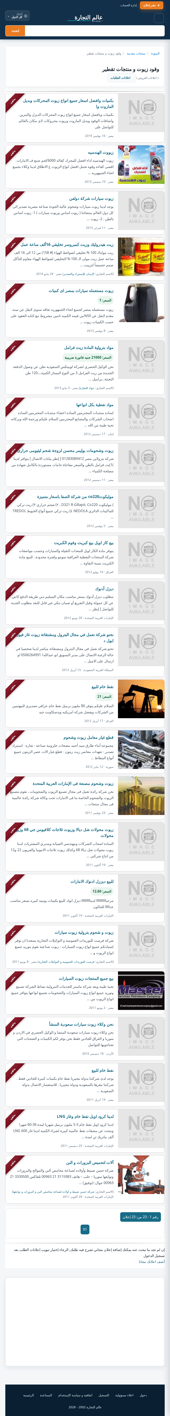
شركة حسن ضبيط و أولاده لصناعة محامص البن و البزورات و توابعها (53, 1192)
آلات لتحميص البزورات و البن (90, 1162)
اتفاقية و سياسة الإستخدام (75, 1395)
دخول (143, 1395)
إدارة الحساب (128, 5)
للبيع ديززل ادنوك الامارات (92, 881)
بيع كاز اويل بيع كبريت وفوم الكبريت (84, 542)
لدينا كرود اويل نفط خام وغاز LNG (85, 1116)
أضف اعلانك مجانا (152, 1261)
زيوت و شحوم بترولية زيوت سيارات (84, 932)
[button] (159, 18)
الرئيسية (28, 1395)
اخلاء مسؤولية (124, 1395)
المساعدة (46, 1395)
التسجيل (104, 1395)
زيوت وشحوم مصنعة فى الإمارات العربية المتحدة (73, 783)
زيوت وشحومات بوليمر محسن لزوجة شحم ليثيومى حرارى (65, 450)
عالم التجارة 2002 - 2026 (85, 1407)
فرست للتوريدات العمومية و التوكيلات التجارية (66, 962)
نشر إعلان (149, 5)
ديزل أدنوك (104, 588)
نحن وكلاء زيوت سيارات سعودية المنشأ (81, 1024)
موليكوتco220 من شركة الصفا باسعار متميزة (75, 496)
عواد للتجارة (87, 388)
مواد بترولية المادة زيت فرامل (89, 347)
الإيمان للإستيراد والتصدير (78, 274)
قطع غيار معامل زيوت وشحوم (89, 737)
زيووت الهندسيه (101, 152)
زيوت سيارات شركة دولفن (91, 198)
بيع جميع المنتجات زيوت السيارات (86, 978)
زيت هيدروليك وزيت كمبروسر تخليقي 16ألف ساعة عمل (67, 244)
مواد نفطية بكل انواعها (95, 404)
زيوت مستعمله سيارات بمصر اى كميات (81, 290)
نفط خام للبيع (103, 686)
